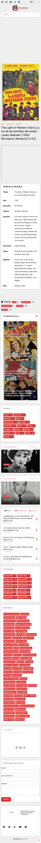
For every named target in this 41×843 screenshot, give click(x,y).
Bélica (19, 418)
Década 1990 (8, 594)
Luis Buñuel (32, 685)
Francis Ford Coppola (11, 651)
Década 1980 (22, 590)
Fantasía (7, 429)
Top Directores (9, 479)
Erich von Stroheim (10, 645)
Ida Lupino (7, 668)
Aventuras (7, 418)
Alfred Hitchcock (9, 621)
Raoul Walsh (8, 696)
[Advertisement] (20, 38)
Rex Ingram (18, 696)
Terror (18, 433)
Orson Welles (22, 692)
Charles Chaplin (21, 631)
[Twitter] (6, 2)
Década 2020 (22, 597)
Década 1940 (10, 124)
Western (7, 436)
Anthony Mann (9, 624)
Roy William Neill (9, 702)
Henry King (29, 662)
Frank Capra (8, 655)
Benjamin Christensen (23, 624)
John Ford (7, 675)
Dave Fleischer (31, 634)
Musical (17, 429)
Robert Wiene (8, 699)
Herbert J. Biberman (11, 665)
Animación (17, 415)
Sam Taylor (20, 702)
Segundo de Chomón (11, 706)
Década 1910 (8, 579)
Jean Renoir (8, 672)
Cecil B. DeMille (9, 631)
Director (6, 496)
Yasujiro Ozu (19, 719)
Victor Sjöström (21, 713)
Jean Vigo (17, 672)
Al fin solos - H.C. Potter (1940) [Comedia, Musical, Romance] (18, 355)
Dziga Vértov (17, 638)
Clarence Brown (9, 634)
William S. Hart (9, 719)
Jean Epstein (28, 668)
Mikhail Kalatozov (10, 692)
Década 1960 (22, 586)
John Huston (16, 675)
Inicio (2, 124)
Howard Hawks (24, 665)
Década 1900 (22, 576)
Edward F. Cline (9, 641)
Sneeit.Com (24, 839)
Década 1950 (8, 586)
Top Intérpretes (10, 447)
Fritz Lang (15, 658)
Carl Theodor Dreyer (22, 628)
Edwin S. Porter (21, 641)
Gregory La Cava (9, 662)
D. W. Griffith (20, 634)
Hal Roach (20, 662)
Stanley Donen (20, 709)
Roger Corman (20, 699)
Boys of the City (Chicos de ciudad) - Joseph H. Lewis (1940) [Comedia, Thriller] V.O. (20, 373)
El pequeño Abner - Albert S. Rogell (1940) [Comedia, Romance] (19, 335)
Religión (27, 429)
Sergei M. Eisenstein (27, 706)
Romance (18, 124)
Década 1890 (8, 576)
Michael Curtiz (21, 689)
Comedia (22, 422)
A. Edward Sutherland (11, 614)
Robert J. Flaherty (30, 696)
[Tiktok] (15, 2)
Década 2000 (22, 594)
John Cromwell (27, 672)
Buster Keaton (9, 628)
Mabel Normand (9, 689)
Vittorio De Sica (9, 716)
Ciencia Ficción (9, 422)
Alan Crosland (21, 617)
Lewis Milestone (9, 685)
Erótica (30, 426)
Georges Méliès (26, 658)
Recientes (8, 730)
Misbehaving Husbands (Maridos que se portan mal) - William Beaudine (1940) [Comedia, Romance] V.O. (20, 393)
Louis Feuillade (22, 685)
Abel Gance (24, 614)
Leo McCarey (21, 682)
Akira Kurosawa (9, 617)
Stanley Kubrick (9, 713)
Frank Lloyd (18, 655)
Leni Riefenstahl (9, 682)
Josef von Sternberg (11, 679)
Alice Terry (6, 464)
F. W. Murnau (8, 648)
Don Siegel (8, 500)
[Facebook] (2, 2)
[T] (19, 2)
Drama (20, 426)
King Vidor (23, 679)
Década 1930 (8, 583)
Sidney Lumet (8, 709)
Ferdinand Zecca (26, 648)
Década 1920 (22, 579)
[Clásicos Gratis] (20, 9)
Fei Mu (16, 648)
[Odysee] (11, 2)
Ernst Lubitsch (23, 645)
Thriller (28, 433)
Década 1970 (8, 590)
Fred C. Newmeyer (29, 655)
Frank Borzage (25, 651)
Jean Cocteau (17, 668)
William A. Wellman (22, 716)
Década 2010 (8, 597)
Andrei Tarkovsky (23, 621)
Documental (8, 426)
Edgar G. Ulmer (28, 638)
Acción (6, 415)
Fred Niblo (7, 658)
